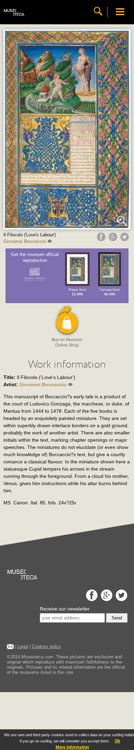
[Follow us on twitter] (120, 599)
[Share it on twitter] (125, 239)
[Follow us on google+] (105, 599)
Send (117, 617)
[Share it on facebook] (102, 239)
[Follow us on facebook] (91, 599)
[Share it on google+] (114, 239)
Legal (23, 646)
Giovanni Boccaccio (24, 241)
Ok (117, 741)
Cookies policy (46, 646)
